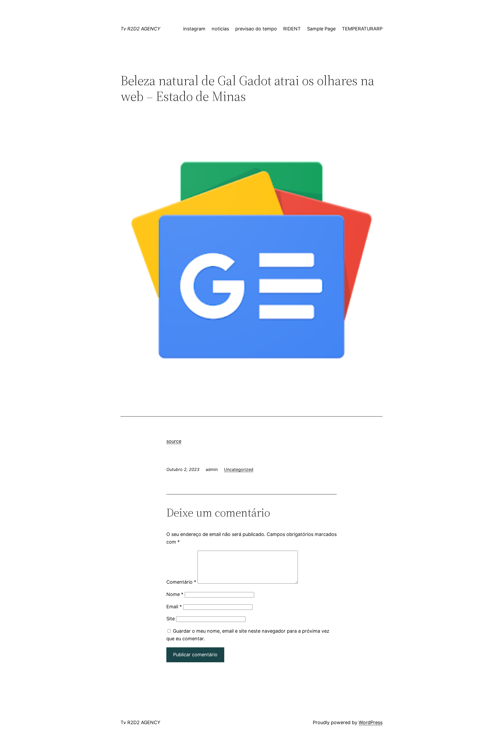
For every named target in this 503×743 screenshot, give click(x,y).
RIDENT (292, 28)
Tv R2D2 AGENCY (140, 28)
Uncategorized (238, 469)
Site (170, 618)
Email (174, 606)
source (173, 441)
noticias (220, 28)
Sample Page (321, 28)
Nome (174, 594)
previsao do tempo (256, 28)
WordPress (370, 722)
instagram (194, 28)
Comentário (181, 582)
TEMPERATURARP (362, 28)
